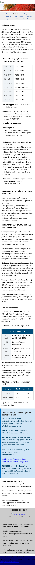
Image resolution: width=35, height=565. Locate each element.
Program (27, 14)
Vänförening (19, 16)
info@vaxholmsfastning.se (9, 562)
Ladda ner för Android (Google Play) (15, 462)
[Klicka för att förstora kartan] (19, 514)
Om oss (17, 19)
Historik (8, 16)
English (8, 19)
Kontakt (29, 16)
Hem (7, 14)
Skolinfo (26, 19)
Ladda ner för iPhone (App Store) (14, 459)
